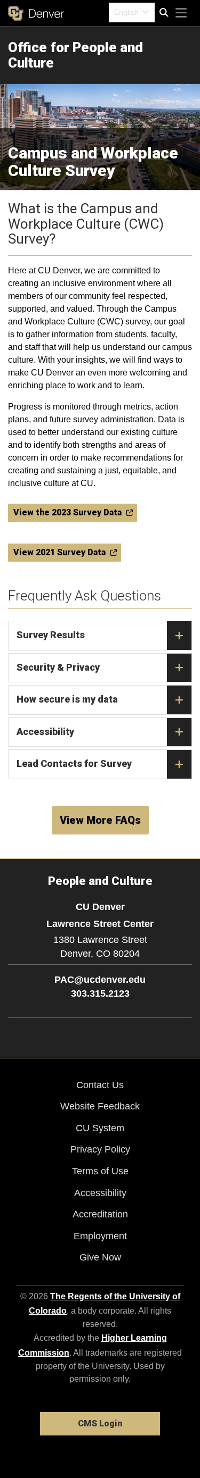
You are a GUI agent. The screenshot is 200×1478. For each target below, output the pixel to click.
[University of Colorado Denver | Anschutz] (36, 13)
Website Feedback (100, 1106)
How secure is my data (67, 699)
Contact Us (100, 1085)
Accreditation (100, 1214)
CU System (100, 1128)
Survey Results (51, 634)
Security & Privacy (58, 667)
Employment (100, 1236)
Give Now (100, 1257)
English (126, 12)
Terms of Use (100, 1171)
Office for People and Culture (75, 55)
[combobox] (132, 12)
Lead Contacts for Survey (74, 763)
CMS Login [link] (100, 1423)
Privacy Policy (100, 1149)
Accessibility (45, 731)
